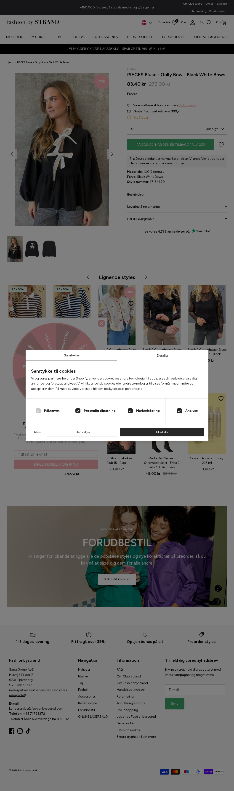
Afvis (37, 432)
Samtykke (71, 355)
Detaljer (162, 356)
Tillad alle (162, 432)
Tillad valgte (82, 432)
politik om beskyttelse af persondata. (115, 389)
